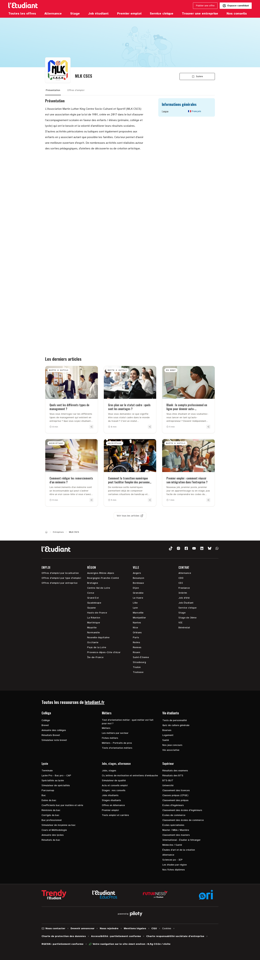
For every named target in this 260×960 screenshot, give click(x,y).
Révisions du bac (51, 810)
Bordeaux (138, 582)
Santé (165, 740)
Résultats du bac (51, 839)
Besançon (138, 577)
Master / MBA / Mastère (175, 830)
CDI (180, 582)
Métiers (106, 728)
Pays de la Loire (96, 647)
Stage (182, 612)
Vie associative (170, 750)
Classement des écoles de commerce (183, 820)
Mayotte (92, 627)
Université (168, 785)
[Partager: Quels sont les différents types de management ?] (91, 427)
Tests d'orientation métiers (117, 747)
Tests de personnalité (174, 720)
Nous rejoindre (109, 928)
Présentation (53, 90)
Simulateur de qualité (114, 780)
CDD (180, 577)
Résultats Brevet (51, 735)
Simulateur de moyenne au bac (59, 825)
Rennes (137, 647)
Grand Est (93, 597)
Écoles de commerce (173, 815)
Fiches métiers (110, 737)
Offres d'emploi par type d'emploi (61, 577)
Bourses (166, 730)
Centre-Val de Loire (98, 587)
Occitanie (93, 642)
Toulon (137, 667)
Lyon (135, 607)
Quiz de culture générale (175, 725)
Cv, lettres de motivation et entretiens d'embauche (130, 775)
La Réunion (93, 617)
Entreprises (58, 532)
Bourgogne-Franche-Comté (103, 577)
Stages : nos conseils (113, 790)
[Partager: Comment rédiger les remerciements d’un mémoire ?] (91, 500)
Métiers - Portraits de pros (117, 742)
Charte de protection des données (64, 936)
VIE (180, 622)
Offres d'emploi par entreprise (59, 582)
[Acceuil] (46, 532)
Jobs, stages (109, 770)
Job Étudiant (185, 602)
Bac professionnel (52, 820)
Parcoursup (48, 790)
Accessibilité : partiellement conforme (116, 936)
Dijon (136, 587)
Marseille (138, 612)
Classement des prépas (175, 800)
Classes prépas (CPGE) (175, 795)
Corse (90, 592)
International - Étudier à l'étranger (181, 839)
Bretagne (92, 582)
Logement (167, 735)
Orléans (137, 632)
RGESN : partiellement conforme (62, 943)
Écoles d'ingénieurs (173, 805)
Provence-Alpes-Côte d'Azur (103, 652)
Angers (137, 573)
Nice (135, 627)
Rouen (136, 652)
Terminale (47, 770)
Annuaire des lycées (53, 834)
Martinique (93, 622)
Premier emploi (110, 810)
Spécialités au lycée (53, 780)
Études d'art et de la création (178, 849)
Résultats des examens (175, 770)
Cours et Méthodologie (54, 830)
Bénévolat (184, 627)
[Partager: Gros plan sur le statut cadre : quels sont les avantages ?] (150, 427)
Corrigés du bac (50, 815)
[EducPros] (104, 894)
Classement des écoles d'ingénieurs (182, 810)
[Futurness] (155, 894)
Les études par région (174, 864)
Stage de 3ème (187, 617)
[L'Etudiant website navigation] (23, 5)
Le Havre (138, 597)
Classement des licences (176, 790)
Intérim (182, 592)
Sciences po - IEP (172, 859)
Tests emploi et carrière (115, 815)
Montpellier (139, 617)
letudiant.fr (95, 702)
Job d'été (184, 597)
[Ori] (206, 894)
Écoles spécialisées (173, 825)
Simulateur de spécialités (56, 785)
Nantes (137, 622)
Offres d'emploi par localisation (60, 573)
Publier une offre (205, 5)
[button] (170, 548)
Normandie (93, 632)
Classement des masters (176, 834)
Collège (46, 720)
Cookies (166, 928)
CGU (154, 928)
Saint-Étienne (141, 657)
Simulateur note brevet (54, 740)
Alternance (184, 573)
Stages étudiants (111, 800)
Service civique (187, 607)
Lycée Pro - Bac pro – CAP (56, 775)
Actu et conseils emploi (115, 785)
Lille (135, 602)
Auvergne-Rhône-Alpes (100, 573)
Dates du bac (49, 800)
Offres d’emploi (75, 90)
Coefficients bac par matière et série (62, 805)
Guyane (91, 607)
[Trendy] (54, 894)
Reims (136, 642)
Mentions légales (135, 928)
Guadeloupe (94, 602)
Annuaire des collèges (54, 730)
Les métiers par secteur (115, 733)
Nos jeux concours (172, 745)
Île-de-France (95, 657)
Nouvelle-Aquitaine (98, 637)
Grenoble (138, 592)
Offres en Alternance (113, 805)
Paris (136, 637)
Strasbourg (139, 662)
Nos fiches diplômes (173, 869)
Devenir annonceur (82, 928)
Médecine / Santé (172, 844)
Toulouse (138, 672)
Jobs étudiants (110, 795)
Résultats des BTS (172, 775)
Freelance (184, 587)
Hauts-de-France (97, 612)
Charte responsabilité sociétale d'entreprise (175, 936)
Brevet (45, 725)
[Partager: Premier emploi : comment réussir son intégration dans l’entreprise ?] (208, 500)
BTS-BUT (167, 780)
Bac (44, 795)
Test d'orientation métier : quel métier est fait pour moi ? (127, 721)
